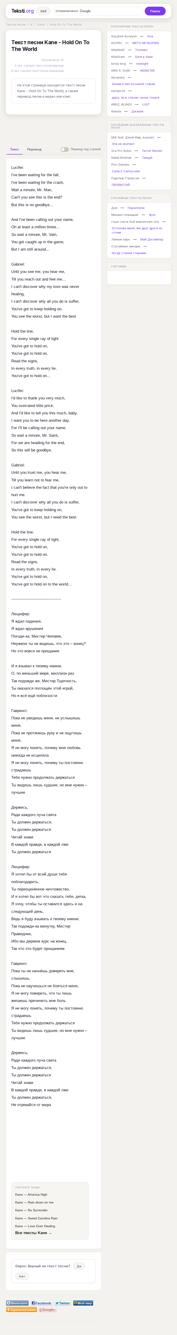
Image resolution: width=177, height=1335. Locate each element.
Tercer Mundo (152, 150)
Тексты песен (16, 24)
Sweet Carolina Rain (43, 1218)
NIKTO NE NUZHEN (145, 43)
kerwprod (118, 91)
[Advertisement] (78, 128)
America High (37, 1194)
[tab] (14, 149)
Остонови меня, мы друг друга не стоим (137, 230)
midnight (142, 63)
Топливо (141, 50)
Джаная (137, 111)
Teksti (22, 11)
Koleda (116, 111)
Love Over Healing (41, 1226)
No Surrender (38, 1210)
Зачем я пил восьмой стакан (133, 84)
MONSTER (147, 70)
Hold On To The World (66, 24)
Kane (41, 24)
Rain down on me (40, 1202)
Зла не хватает (123, 144)
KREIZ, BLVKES (121, 104)
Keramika (117, 77)
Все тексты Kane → (33, 1233)
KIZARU (116, 43)
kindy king (118, 63)
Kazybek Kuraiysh (124, 36)
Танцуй (147, 157)
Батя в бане (144, 57)
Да (79, 1266)
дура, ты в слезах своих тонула (135, 97)
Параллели (136, 208)
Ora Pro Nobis (121, 150)
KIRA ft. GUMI (120, 70)
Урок (152, 215)
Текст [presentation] (14, 149)
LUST (146, 104)
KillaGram (118, 57)
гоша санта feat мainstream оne (135, 221)
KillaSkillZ (118, 50)
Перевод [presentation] (34, 149)
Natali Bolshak (121, 157)
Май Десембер (151, 239)
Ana (150, 36)
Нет (22, 1276)
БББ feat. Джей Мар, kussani (132, 137)
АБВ (43, 11)
